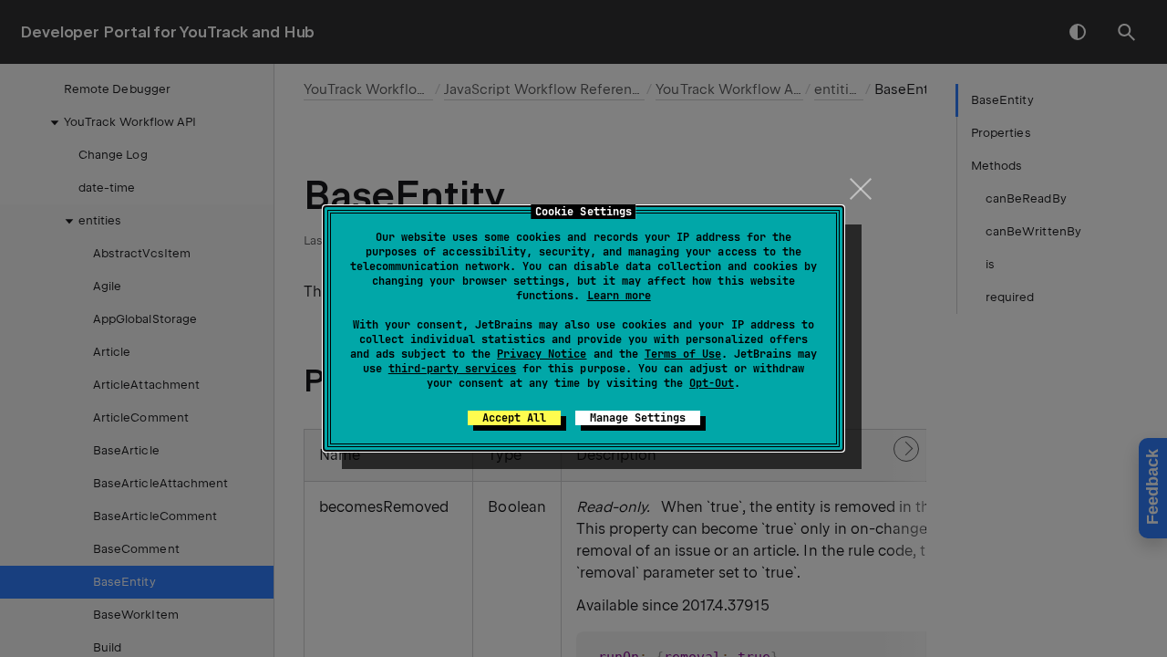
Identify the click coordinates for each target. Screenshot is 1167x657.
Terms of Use (683, 354)
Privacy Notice (541, 354)
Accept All (514, 418)
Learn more (619, 295)
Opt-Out (711, 383)
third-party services (452, 368)
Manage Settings (638, 418)
